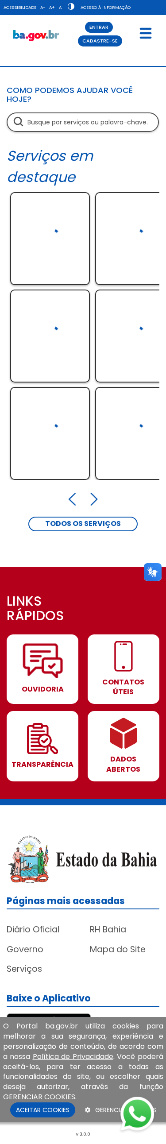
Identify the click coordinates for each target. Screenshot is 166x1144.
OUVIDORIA (43, 689)
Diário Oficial (33, 929)
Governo (25, 949)
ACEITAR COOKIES (42, 1109)
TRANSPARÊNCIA (42, 764)
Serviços (24, 969)
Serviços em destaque (50, 166)
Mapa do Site (118, 949)
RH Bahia (108, 929)
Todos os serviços (83, 523)
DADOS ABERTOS (123, 764)
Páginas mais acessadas (66, 900)
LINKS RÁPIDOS (35, 609)
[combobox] (83, 122)
